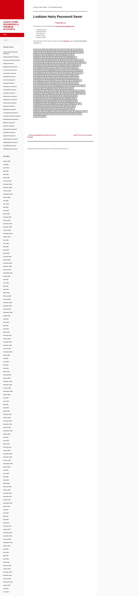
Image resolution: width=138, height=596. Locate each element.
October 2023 (7, 269)
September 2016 (7, 542)
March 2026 (6, 177)
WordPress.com (64, 148)
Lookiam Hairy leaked (54, 96)
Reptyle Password (8, 63)
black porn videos (78, 52)
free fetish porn (38, 70)
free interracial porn (65, 73)
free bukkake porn (74, 65)
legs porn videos (79, 90)
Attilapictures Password (10, 99)
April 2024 (6, 250)
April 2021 (6, 368)
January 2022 (7, 338)
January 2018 (7, 490)
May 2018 (5, 476)
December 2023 (7, 263)
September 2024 (7, 233)
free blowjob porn (62, 65)
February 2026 (7, 181)
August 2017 (6, 506)
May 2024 (5, 246)
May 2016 (5, 555)
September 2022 (7, 312)
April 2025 (6, 210)
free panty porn (60, 78)
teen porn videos (54, 114)
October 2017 (7, 499)
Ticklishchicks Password (10, 149)
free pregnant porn (39, 80)
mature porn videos (57, 106)
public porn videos (39, 111)
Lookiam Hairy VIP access (41, 98)
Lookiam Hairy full (79, 93)
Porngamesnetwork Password (11, 116)
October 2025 (7, 190)
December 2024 (7, 223)
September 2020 (7, 391)
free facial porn (73, 67)
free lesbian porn (61, 75)
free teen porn (64, 83)
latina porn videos (67, 90)
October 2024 (7, 230)
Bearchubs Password (9, 135)
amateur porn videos (40, 49)
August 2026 (6, 161)
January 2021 (7, 378)
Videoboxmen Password (10, 129)
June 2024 (6, 243)
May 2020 (5, 404)
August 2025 (6, 197)
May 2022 (5, 325)
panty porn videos (39, 108)
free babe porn (70, 62)
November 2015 (7, 575)
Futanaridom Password (9, 89)
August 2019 (6, 434)
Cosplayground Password (10, 112)
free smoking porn (39, 83)
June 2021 (6, 361)
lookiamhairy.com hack (56, 101)
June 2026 (6, 167)
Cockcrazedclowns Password (11, 60)
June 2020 (6, 401)
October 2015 (7, 578)
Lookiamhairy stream (70, 98)
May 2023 (5, 286)
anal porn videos (53, 49)
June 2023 (6, 282)
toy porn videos (76, 114)
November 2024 (7, 227)
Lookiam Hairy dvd (67, 93)
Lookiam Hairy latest (40, 96)
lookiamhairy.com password (57, 103)
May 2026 (5, 171)
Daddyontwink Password (10, 142)
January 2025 (7, 220)
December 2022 (7, 302)
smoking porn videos (80, 111)
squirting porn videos (40, 114)
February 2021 (7, 375)
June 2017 (6, 513)
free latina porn (38, 75)
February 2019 (7, 447)
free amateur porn (77, 60)
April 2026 (6, 174)
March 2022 (6, 332)
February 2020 (7, 414)
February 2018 (7, 486)
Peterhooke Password (9, 73)
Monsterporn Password (10, 96)
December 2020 (7, 381)
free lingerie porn (73, 75)
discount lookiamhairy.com (68, 57)
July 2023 (5, 279)
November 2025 (7, 187)
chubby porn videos (40, 57)
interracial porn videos (40, 90)
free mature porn (39, 78)
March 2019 (6, 444)
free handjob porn (39, 73)
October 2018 (7, 460)
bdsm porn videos (52, 52)
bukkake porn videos (67, 55)
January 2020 (7, 417)
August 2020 (6, 394)
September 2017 (7, 503)
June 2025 (6, 204)
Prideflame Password (9, 132)
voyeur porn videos (39, 116)
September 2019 (7, 430)
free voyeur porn (49, 85)
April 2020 (6, 407)
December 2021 (7, 342)
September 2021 (7, 352)
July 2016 (5, 549)
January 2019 (7, 450)
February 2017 (7, 526)
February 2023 (7, 296)
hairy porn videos (39, 88)
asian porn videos (65, 49)
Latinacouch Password (9, 103)
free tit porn (74, 83)
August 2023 (6, 276)
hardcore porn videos (67, 88)
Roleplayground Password (10, 119)
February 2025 (7, 217)
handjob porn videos (52, 88)
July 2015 (5, 588)
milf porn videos (70, 106)
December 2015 (7, 572)
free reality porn (63, 80)
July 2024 (5, 240)
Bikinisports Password (9, 109)
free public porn (51, 80)
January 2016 (7, 568)
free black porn (38, 65)
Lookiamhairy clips (56, 98)
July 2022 (5, 319)
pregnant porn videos (67, 108)
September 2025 (7, 194)
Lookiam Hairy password (69, 96)
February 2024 (7, 256)
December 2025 (7, 184)
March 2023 (6, 292)
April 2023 (6, 289)
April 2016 (6, 559)
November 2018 (7, 457)
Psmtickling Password (9, 145)
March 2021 (6, 371)
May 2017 (5, 516)
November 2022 (7, 305)
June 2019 (6, 440)
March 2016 (6, 562)
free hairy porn (77, 70)
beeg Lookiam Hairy (64, 52)
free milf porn (50, 78)
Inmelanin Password (9, 106)
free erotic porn (62, 67)
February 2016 (7, 565)
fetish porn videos (65, 60)
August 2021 (6, 355)
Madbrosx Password (9, 122)
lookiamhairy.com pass (40, 103)
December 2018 (7, 453)
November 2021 (7, 345)
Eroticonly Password (9, 80)
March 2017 (6, 522)
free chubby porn (39, 67)
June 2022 (6, 322)
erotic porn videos (39, 60)
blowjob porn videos (53, 55)
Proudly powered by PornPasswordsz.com (38, 148)
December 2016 (7, 532)
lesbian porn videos (40, 93)
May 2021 (5, 365)
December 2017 (7, 493)
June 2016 (6, 552)
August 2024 (6, 236)
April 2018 (6, 480)
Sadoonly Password (8, 83)
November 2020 (7, 384)
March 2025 (6, 213)
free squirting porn (52, 83)
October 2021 (7, 348)
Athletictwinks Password (10, 139)
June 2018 (6, 473)
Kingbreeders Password (10, 66)
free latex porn (78, 73)
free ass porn (59, 62)
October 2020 (7, 388)
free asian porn (49, 62)
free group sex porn (65, 70)
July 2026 (5, 164)
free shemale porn (75, 80)
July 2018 (5, 470)
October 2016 (7, 539)
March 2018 (6, 483)
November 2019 (7, 424)
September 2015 (7, 582)
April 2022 (6, 329)
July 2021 (5, 358)
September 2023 (7, 273)
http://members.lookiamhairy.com (65, 26)
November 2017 (7, 496)
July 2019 (5, 437)
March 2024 (6, 253)
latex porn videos (54, 90)
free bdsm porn (80, 62)
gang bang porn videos (62, 85)
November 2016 (7, 536)
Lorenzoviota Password (10, 70)
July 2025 (5, 200)
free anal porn (38, 62)
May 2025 (5, 207)
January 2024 (7, 259)
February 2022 (7, 335)
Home (5, 34)
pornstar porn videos (53, 108)
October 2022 (7, 309)
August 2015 (6, 585)
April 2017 (6, 519)
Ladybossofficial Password (11, 57)
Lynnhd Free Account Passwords (83, 135)
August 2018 (6, 467)
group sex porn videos (77, 85)
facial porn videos (52, 60)
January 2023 (7, 299)
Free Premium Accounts (55, 7)
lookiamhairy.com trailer (74, 103)
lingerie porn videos (53, 93)
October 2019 (7, 427)
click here (66, 41)
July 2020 (5, 398)
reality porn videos (52, 111)
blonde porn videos (39, 55)
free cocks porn (50, 67)
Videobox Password (8, 126)
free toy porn (38, 85)
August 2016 (6, 545)
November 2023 (7, 266)
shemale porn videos (66, 111)
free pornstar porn (72, 78)
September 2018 (7, 463)
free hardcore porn (52, 73)
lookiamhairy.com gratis (41, 101)
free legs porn (49, 75)
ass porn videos (77, 49)
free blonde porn (50, 65)
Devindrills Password (9, 76)
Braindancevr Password (10, 86)
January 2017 (7, 529)
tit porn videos (65, 114)
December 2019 (7, 421)
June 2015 (6, 591)
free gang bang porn (51, 70)
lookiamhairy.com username (42, 106)
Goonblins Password (9, 93)
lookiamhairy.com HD (71, 101)
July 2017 (5, 509)
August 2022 (6, 315)
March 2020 (6, 411)
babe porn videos (39, 52)
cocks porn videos (53, 57)
